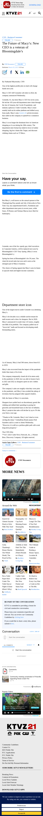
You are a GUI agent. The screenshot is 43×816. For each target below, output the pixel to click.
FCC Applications (8, 753)
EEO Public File (8, 750)
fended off (22, 113)
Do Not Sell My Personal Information (15, 763)
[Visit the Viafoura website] (36, 687)
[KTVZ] (15, 13)
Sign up (37, 631)
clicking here (19, 617)
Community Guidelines (10, 745)
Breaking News (7, 774)
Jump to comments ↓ (9, 450)
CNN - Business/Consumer (26, 442)
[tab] (8, 645)
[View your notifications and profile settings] (38, 645)
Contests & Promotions (10, 777)
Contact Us (6, 747)
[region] (21, 659)
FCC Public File (8, 755)
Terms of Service (8, 760)
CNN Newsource (9, 64)
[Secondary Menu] (5, 13)
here (12, 624)
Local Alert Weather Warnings (12, 785)
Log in (32, 631)
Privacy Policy (7, 758)
